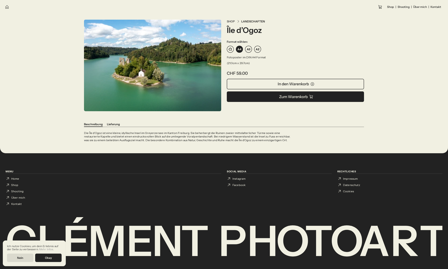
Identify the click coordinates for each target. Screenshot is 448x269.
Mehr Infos (46, 249)
